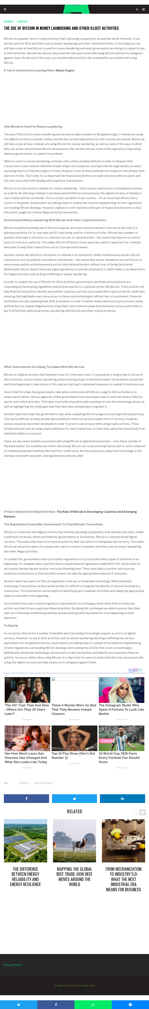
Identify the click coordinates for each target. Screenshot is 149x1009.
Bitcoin (25, 783)
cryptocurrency (44, 783)
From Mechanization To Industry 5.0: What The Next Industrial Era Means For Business (123, 879)
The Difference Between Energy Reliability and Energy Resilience (25, 876)
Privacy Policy (13, 964)
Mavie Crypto (64, 70)
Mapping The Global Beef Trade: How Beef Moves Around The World (74, 876)
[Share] (26, 798)
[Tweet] (74, 798)
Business (9, 21)
